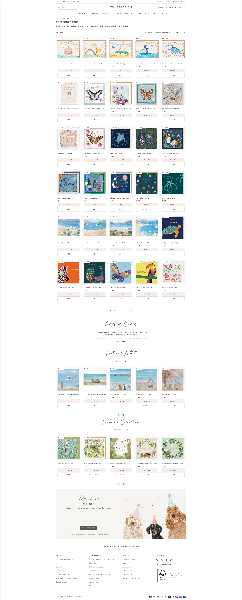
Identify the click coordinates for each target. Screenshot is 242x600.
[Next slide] (123, 415)
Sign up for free (88, 528)
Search (63, 7)
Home (57, 18)
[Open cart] (184, 7)
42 (126, 310)
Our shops (168, 2)
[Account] (180, 7)
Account (183, 2)
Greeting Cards (66, 18)
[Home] (121, 7)
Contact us (159, 2)
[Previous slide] (118, 415)
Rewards (176, 2)
